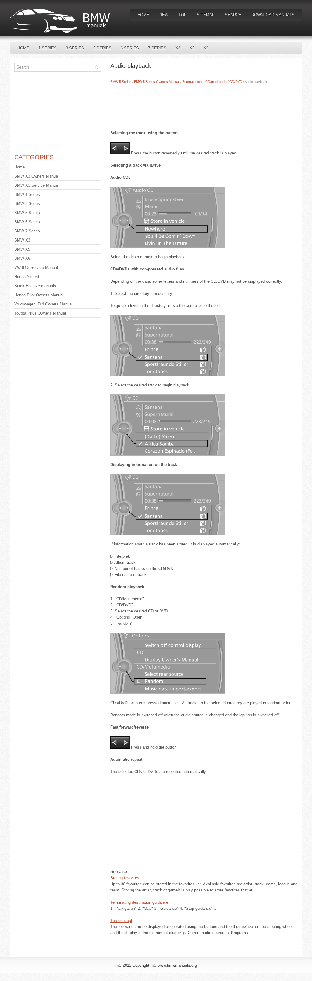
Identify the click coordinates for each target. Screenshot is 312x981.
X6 (206, 48)
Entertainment (192, 81)
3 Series (75, 48)
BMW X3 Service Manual (36, 185)
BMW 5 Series (120, 81)
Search (233, 14)
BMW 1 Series (27, 194)
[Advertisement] (204, 105)
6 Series (130, 48)
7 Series (157, 48)
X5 (192, 48)
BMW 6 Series (27, 222)
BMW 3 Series (27, 203)
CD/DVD (235, 81)
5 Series (102, 48)
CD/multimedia (216, 81)
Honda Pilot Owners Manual (38, 295)
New (163, 14)
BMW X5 (22, 249)
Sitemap (206, 14)
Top (183, 14)
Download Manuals (273, 14)
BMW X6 (22, 258)
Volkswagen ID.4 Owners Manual (43, 304)
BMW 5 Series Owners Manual (156, 81)
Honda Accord (26, 276)
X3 (178, 48)
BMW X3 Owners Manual (36, 176)
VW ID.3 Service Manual (36, 267)
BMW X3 (22, 240)
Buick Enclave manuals (35, 286)
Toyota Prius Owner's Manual (40, 313)
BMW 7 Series (27, 231)
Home (143, 14)
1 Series (47, 48)
